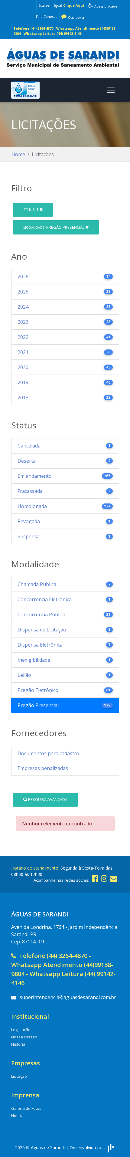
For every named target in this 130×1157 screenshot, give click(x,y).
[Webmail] (113, 878)
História (18, 1044)
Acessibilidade (105, 6)
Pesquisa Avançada (47, 799)
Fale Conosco (46, 16)
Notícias (18, 1115)
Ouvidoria (75, 17)
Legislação (21, 1029)
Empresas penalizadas (43, 768)
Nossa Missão (24, 1037)
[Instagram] (104, 878)
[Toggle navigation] (111, 90)
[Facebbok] (95, 878)
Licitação (19, 1076)
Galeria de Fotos (26, 1108)
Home (18, 154)
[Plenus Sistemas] (110, 1147)
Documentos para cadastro (48, 753)
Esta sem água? (61, 5)
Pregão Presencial (54, 227)
